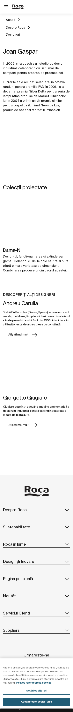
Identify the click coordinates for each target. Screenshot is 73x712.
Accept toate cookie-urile (36, 701)
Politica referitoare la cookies (33, 682)
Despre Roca (15, 27)
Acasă (10, 19)
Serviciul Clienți (16, 613)
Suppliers (11, 630)
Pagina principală (18, 578)
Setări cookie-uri (36, 690)
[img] (36, 221)
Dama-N (11, 250)
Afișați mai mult (18, 334)
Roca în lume (14, 544)
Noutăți (10, 596)
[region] (36, 683)
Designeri (13, 34)
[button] (67, 510)
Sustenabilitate (16, 527)
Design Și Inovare (18, 561)
